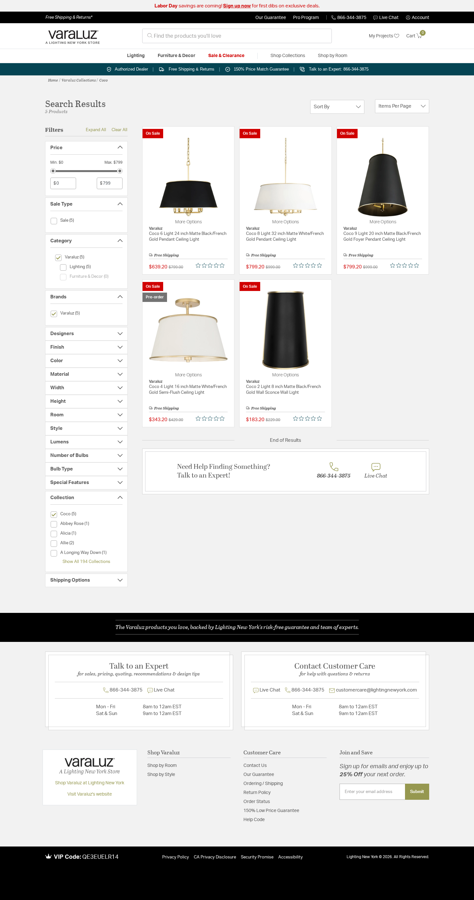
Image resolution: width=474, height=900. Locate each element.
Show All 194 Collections (86, 561)
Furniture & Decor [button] (176, 55)
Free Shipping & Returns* (68, 17)
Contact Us (255, 765)
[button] (417, 17)
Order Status (256, 801)
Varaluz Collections (79, 80)
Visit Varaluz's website (89, 794)
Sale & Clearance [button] (226, 55)
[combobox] (237, 36)
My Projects (381, 36)
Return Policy (257, 792)
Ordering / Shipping (263, 783)
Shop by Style (161, 774)
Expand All (96, 130)
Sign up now (237, 6)
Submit (417, 791)
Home (53, 80)
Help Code (254, 820)
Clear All (119, 130)
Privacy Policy (175, 857)
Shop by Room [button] (332, 55)
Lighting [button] (136, 55)
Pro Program (306, 17)
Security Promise (257, 857)
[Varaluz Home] (72, 36)
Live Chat (389, 17)
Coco (103, 80)
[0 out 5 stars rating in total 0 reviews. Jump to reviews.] (212, 265)
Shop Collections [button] (288, 55)
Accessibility (290, 857)
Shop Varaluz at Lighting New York (89, 783)
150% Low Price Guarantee (271, 810)
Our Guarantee (270, 17)
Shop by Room (162, 765)
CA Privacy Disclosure (215, 857)
